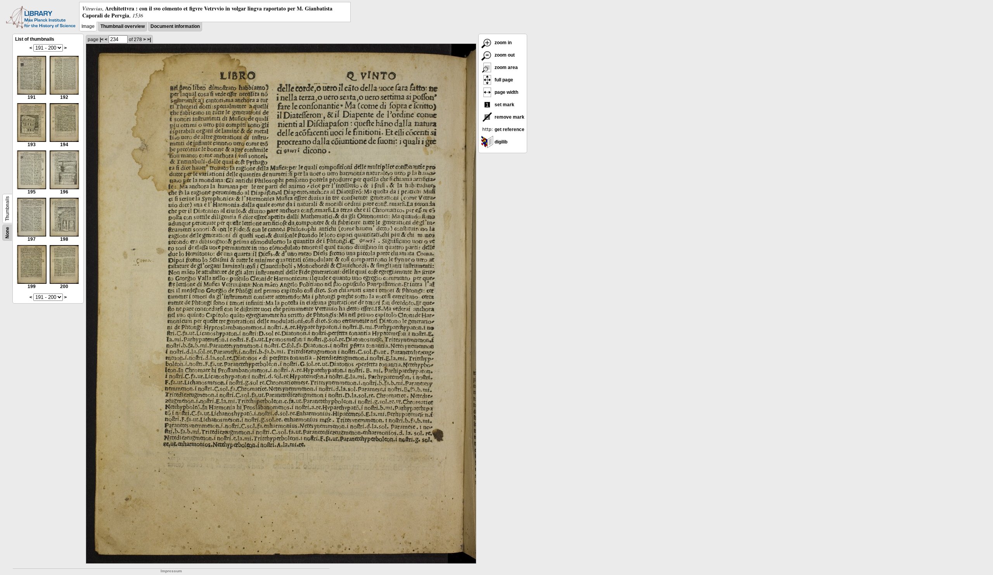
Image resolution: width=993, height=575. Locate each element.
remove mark (508, 117)
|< (102, 39)
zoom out (504, 55)
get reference (508, 129)
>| (149, 39)
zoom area (505, 67)
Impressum (171, 571)
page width (505, 92)
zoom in (502, 42)
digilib (500, 142)
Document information (175, 26)
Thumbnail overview (122, 26)
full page (503, 80)
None (7, 232)
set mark (503, 104)
